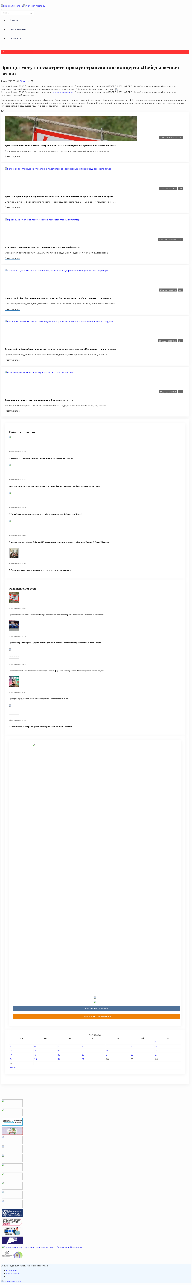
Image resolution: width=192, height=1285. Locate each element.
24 (11, 1059)
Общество (24, 81)
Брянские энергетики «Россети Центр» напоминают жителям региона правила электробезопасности (60, 145)
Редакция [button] (14, 38)
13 (83, 1050)
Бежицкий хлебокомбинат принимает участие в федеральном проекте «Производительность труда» (60, 349)
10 (11, 1050)
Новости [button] (13, 20)
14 (107, 1050)
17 (11, 1055)
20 (83, 1055)
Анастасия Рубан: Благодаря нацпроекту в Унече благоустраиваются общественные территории (58, 298)
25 (35, 1059)
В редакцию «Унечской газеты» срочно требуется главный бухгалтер (42, 247)
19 (59, 1055)
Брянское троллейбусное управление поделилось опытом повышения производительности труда (59, 196)
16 (156, 1050)
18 (35, 1055)
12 (59, 1050)
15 (132, 1050)
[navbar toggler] (1, 9)
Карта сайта (12, 1273)
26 (59, 1059)
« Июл (13, 1067)
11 (35, 1050)
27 (83, 1059)
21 (107, 1055)
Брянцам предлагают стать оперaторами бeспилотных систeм (39, 400)
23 (156, 1055)
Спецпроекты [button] (16, 29)
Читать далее (12, 156)
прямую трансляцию (63, 92)
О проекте (11, 1270)
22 (132, 1055)
